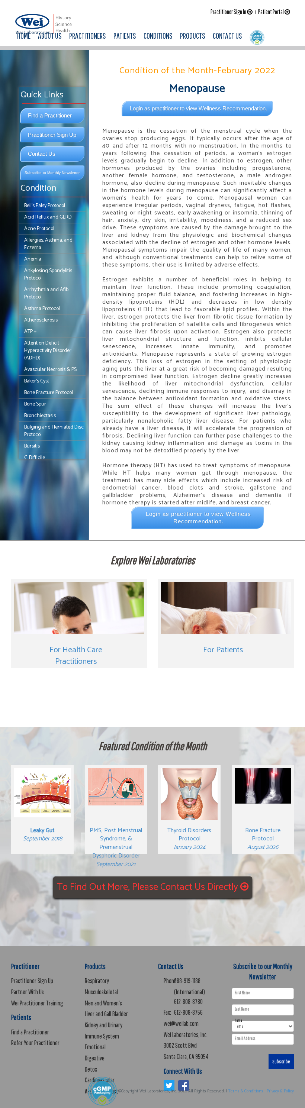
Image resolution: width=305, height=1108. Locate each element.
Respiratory (97, 981)
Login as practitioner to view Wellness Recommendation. (198, 108)
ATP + (30, 331)
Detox (91, 1069)
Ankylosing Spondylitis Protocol (48, 274)
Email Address (245, 1038)
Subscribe (281, 1062)
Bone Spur (35, 404)
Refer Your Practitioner (35, 1043)
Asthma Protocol (42, 308)
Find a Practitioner (50, 115)
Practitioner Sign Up (52, 135)
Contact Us (41, 154)
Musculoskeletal (101, 992)
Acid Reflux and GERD (48, 217)
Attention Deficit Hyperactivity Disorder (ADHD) (47, 350)
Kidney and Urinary (103, 1025)
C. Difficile (34, 457)
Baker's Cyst (36, 381)
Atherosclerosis (41, 320)
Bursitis (32, 446)
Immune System (102, 1036)
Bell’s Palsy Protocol (44, 205)
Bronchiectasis (40, 415)
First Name (242, 993)
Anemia (32, 259)
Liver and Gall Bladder (106, 1014)
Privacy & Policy (280, 1091)
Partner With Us (27, 992)
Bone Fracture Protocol (48, 392)
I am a (238, 1020)
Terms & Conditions (245, 1091)
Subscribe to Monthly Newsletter (52, 173)
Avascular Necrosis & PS (50, 369)
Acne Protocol (39, 228)
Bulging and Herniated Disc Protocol (54, 431)
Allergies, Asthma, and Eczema (48, 244)
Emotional (95, 1047)
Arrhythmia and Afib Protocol (46, 293)
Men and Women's (103, 1003)
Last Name (242, 1009)
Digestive (95, 1058)
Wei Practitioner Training (37, 1003)
